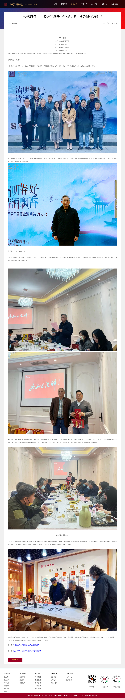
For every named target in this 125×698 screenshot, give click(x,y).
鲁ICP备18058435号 (52, 695)
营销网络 (53, 677)
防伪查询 (69, 680)
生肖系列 (38, 680)
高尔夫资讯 (23, 683)
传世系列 (38, 683)
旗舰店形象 (54, 683)
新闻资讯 (74, 4)
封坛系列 (38, 688)
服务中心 (104, 4)
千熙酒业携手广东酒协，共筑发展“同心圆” (26, 645)
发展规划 (6, 688)
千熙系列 (38, 677)
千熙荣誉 (6, 686)
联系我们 (115, 4)
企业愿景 (6, 683)
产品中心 (84, 4)
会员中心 (69, 677)
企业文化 (6, 680)
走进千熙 (64, 4)
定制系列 (38, 686)
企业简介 (6, 677)
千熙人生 (6, 691)
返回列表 (15, 660)
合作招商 (94, 4)
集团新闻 (22, 677)
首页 (55, 4)
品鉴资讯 (22, 680)
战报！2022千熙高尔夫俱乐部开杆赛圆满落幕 (27, 651)
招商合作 (53, 680)
